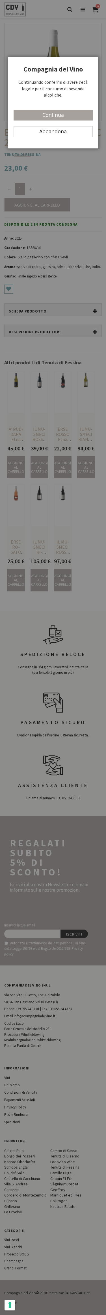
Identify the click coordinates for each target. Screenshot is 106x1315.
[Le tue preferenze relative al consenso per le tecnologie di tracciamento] (10, 1305)
